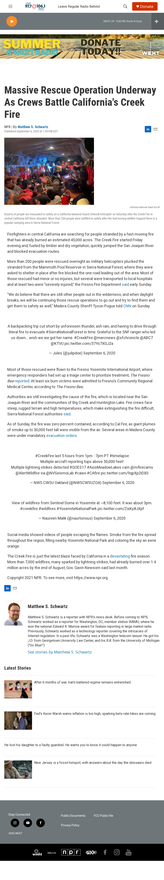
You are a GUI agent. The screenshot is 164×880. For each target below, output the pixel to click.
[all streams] (157, 21)
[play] (11, 21)
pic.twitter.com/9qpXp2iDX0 (124, 473)
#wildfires (47, 508)
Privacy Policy (70, 825)
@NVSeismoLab (60, 473)
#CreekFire (83, 337)
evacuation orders (61, 435)
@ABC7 (146, 337)
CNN (127, 306)
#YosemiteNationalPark (77, 508)
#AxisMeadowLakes (104, 467)
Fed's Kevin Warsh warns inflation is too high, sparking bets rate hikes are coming (94, 714)
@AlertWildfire (28, 473)
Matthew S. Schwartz (33, 127)
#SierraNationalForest (64, 332)
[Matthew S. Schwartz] (13, 613)
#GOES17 (78, 467)
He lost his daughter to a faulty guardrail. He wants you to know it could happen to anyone (70, 745)
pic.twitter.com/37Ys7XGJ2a (88, 343)
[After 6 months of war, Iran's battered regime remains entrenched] (18, 689)
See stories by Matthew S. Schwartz (60, 652)
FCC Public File (103, 815)
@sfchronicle (127, 337)
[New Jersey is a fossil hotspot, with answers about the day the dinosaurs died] (18, 769)
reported (22, 381)
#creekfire (29, 508)
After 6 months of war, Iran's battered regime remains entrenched (82, 682)
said (125, 284)
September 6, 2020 (99, 353)
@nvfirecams (141, 467)
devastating (120, 556)
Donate (146, 6)
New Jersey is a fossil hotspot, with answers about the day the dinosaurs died (92, 763)
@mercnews (105, 337)
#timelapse (119, 456)
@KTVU (57, 343)
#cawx (80, 473)
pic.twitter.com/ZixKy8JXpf (121, 508)
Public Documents (73, 815)
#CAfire (93, 473)
